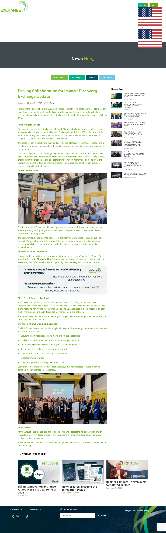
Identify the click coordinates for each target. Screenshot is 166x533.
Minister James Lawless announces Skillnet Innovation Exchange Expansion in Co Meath (135, 115)
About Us (118, 28)
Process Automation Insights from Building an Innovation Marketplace (135, 173)
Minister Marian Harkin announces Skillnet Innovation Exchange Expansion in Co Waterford (133, 164)
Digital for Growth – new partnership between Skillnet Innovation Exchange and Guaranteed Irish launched (133, 143)
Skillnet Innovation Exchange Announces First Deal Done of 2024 (37, 489)
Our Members (60, 28)
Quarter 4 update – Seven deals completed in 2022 (126, 483)
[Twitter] (12, 516)
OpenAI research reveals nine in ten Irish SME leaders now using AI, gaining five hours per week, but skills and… (135, 154)
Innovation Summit (105, 28)
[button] (150, 40)
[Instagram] (17, 516)
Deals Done (72, 28)
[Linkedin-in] (22, 516)
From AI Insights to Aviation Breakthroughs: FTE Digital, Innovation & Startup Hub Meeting (135, 133)
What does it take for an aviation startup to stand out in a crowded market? (134, 124)
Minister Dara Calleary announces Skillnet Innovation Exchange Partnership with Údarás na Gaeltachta (135, 105)
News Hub (129, 28)
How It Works (46, 28)
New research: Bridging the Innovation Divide (79, 488)
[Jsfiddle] (26, 516)
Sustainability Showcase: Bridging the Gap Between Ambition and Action (134, 95)
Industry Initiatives (87, 28)
